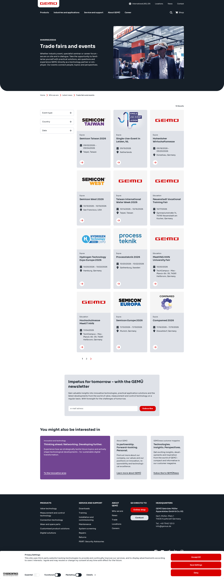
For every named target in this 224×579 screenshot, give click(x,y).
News (114, 515)
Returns (82, 537)
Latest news (67, 95)
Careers (115, 528)
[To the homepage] (48, 3)
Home (42, 95)
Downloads (84, 508)
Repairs (82, 533)
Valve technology (48, 508)
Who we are (54, 95)
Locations (116, 524)
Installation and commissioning (86, 518)
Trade (114, 520)
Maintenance (85, 524)
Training (83, 513)
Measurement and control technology (52, 514)
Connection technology (51, 520)
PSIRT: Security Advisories (91, 541)
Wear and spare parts (50, 524)
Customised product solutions (55, 528)
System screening (87, 528)
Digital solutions (48, 533)
